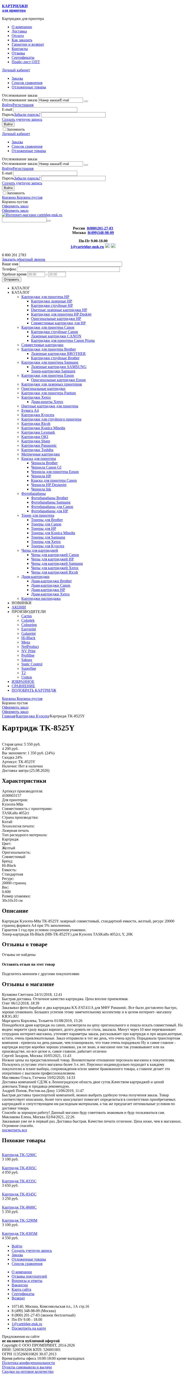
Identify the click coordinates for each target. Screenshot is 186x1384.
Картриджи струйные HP (52, 305)
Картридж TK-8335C (19, 1181)
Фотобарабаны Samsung (50, 502)
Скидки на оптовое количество (28, 1371)
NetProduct (30, 647)
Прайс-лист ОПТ (26, 62)
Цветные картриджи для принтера (49, 406)
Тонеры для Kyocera (47, 546)
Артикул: (9, 762)
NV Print (28, 651)
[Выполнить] (86, 101)
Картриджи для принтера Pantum (48, 393)
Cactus (26, 616)
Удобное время (14, 274)
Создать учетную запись (22, 119)
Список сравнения (27, 83)
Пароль (8, 114)
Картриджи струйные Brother (55, 358)
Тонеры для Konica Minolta (53, 533)
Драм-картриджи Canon (50, 585)
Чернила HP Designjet (48, 485)
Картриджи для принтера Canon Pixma (63, 340)
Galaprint (28, 633)
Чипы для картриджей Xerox (54, 568)
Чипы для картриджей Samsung (57, 563)
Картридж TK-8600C (19, 1207)
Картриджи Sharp (35, 441)
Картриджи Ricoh (35, 423)
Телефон (9, 269)
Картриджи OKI (34, 437)
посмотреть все (14, 1130)
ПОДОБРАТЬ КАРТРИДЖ (34, 690)
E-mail (7, 109)
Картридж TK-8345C (19, 1194)
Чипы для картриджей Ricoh (54, 572)
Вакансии (20, 1285)
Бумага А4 (30, 410)
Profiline (27, 655)
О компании (22, 27)
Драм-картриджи (35, 577)
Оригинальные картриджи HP (56, 319)
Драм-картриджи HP (48, 590)
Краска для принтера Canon (54, 480)
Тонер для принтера (37, 515)
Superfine (28, 668)
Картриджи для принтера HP (45, 297)
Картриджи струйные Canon (54, 332)
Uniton (26, 677)
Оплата (18, 36)
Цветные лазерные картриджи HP (59, 310)
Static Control (31, 664)
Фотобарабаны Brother (49, 498)
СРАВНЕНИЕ (23, 686)
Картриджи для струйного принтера (51, 419)
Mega (25, 642)
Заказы (17, 78)
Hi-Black (28, 638)
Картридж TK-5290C (19, 1155)
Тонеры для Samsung (48, 537)
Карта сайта (21, 1289)
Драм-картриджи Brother (51, 581)
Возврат (18, 1298)
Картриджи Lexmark (38, 432)
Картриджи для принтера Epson (47, 375)
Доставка (19, 31)
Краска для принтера (38, 458)
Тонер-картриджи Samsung (53, 371)
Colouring (29, 625)
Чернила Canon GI (46, 467)
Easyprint (28, 629)
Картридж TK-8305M (19, 1233)
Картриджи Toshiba (37, 450)
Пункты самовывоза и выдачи (27, 1367)
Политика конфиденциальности (28, 1363)
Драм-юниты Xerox (47, 402)
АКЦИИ (19, 607)
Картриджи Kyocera (37, 415)
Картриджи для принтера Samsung (49, 362)
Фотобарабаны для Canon (52, 507)
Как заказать (22, 40)
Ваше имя (10, 264)
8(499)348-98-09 (101, 233)
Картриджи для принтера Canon (47, 327)
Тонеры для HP (43, 528)
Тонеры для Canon (46, 524)
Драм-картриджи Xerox (50, 594)
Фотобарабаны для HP (49, 511)
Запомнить (16, 129)
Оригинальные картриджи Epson (58, 380)
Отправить (11, 279)
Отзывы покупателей (29, 1276)
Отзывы (18, 53)
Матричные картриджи (40, 454)
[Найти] (49, 221)
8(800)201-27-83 (100, 228)
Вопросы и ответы (27, 1281)
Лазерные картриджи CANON (56, 336)
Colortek (28, 620)
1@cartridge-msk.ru (87, 247)
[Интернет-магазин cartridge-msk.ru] (32, 215)
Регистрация (23, 105)
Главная (8, 716)
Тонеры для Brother (47, 520)
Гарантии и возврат (28, 44)
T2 (23, 673)
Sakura (26, 660)
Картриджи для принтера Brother (48, 349)
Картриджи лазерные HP (51, 301)
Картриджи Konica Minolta (43, 428)
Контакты (20, 49)
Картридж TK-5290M (19, 1220)
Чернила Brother (44, 463)
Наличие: (9, 766)
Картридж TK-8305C (19, 1168)
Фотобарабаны (33, 493)
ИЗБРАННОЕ (23, 681)
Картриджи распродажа (41, 598)
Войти (7, 105)
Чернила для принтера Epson (55, 472)
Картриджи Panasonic (39, 445)
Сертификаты (23, 57)
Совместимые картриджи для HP (58, 323)
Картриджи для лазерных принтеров (51, 384)
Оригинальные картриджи (43, 389)
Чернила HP (41, 476)
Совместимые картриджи (42, 345)
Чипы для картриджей (39, 550)
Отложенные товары (29, 87)
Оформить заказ (15, 206)
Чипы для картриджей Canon (55, 555)
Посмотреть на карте (29, 1328)
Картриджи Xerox (36, 397)
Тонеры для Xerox (46, 542)
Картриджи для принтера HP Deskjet (61, 314)
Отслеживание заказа (19, 100)
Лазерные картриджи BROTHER (58, 354)
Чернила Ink (41, 489)
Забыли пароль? (27, 114)
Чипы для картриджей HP (52, 559)
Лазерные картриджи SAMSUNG (58, 367)
